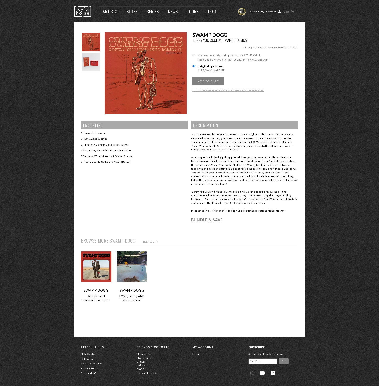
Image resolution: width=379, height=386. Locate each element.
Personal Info (89, 373)
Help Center (88, 353)
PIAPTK (141, 369)
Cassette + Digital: (233, 57)
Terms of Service (91, 363)
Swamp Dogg (209, 35)
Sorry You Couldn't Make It (96, 298)
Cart (287, 11)
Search (254, 11)
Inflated (141, 365)
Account (270, 11)
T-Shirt (214, 210)
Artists (110, 11)
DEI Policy (87, 358)
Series (153, 11)
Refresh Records (147, 372)
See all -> (150, 241)
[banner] (82, 11)
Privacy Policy (89, 368)
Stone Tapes (144, 357)
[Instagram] (251, 373)
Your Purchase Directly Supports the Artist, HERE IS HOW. (228, 90)
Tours (193, 11)
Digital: (211, 68)
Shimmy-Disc (145, 353)
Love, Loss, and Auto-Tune (131, 298)
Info (212, 11)
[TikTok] (273, 373)
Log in (196, 353)
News (173, 11)
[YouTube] (262, 373)
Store (132, 11)
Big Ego (141, 361)
